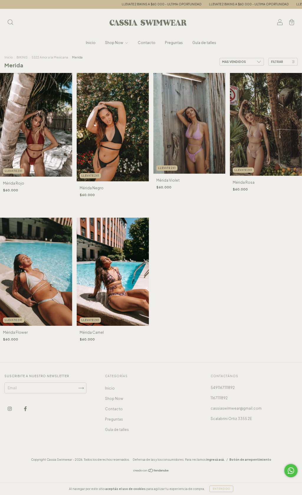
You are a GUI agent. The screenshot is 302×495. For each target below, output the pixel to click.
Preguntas (174, 42)
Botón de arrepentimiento (250, 459)
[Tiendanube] (151, 471)
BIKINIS (22, 57)
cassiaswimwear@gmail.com (236, 408)
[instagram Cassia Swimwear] (10, 409)
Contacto (146, 42)
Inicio (91, 42)
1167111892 (219, 398)
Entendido (221, 488)
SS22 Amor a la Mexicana (50, 57)
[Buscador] (10, 23)
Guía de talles (204, 42)
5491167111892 (223, 387)
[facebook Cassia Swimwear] (25, 409)
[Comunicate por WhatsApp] (291, 470)
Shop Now (114, 42)
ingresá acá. (215, 459)
